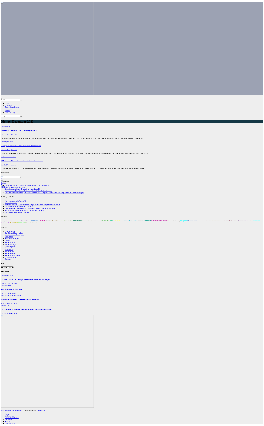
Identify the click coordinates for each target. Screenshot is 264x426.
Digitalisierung (33, 221)
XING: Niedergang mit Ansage (11, 289)
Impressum (8, 109)
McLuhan (14, 134)
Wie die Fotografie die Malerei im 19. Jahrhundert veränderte (25, 210)
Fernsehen (21, 223)
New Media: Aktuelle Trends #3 (15, 201)
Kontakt (7, 111)
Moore (122, 220)
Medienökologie (91, 220)
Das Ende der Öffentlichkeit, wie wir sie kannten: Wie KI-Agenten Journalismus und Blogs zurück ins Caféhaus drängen (44, 193)
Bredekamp (105, 221)
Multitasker (247, 220)
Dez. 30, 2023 (5, 134)
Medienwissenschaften (8, 157)
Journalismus (9, 237)
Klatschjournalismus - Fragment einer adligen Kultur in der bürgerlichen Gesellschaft (32, 205)
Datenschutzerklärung (12, 107)
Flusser (12, 223)
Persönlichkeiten (10, 257)
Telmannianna (170, 220)
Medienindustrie (216, 221)
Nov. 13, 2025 (5, 303)
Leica (19, 220)
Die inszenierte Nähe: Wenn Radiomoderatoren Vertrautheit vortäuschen (28, 191)
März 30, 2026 (5, 284)
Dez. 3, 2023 (5, 165)
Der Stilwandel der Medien (14, 233)
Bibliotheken (54, 221)
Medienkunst (9, 250)
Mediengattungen (10, 242)
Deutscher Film (5, 223)
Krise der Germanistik (207, 220)
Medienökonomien (11, 203)
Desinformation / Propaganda (14, 235)
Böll (16, 223)
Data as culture (85, 220)
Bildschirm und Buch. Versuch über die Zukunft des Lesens (22, 161)
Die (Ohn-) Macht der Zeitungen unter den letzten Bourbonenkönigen (27, 185)
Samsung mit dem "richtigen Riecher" (17, 212)
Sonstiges (8, 259)
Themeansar (41, 410)
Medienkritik (9, 248)
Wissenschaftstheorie (31, 223)
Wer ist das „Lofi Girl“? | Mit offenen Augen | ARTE (19, 130)
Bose (251, 220)
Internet (139, 221)
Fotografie (183, 221)
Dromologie (3, 220)
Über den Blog (10, 112)
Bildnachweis (9, 105)
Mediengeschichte (7, 142)
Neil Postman (77, 221)
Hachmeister (146, 221)
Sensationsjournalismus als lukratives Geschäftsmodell (20, 299)
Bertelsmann (241, 221)
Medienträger (9, 251)
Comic (111, 221)
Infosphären (61, 220)
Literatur (8, 240)
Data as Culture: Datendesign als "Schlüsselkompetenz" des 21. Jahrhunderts (30, 208)
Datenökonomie (10, 231)
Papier (135, 221)
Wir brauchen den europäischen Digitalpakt (19, 206)
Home (7, 103)
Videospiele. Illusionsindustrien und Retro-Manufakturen (21, 146)
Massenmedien (68, 221)
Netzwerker (200, 220)
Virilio (48, 221)
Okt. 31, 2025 (5, 313)
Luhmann (42, 221)
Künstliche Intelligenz (12, 238)
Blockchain (256, 221)
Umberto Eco (24, 221)
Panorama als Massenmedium (12, 220)
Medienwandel (6, 126)
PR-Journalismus (192, 221)
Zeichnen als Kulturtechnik (229, 221)
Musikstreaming (176, 220)
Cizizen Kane (98, 220)
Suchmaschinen (128, 221)
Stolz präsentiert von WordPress (11, 410)
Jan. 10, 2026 (5, 294)
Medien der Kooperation (159, 221)
